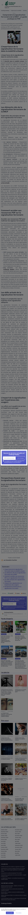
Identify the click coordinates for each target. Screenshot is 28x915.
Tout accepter (10, 912)
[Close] (24, 452)
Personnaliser (18, 912)
